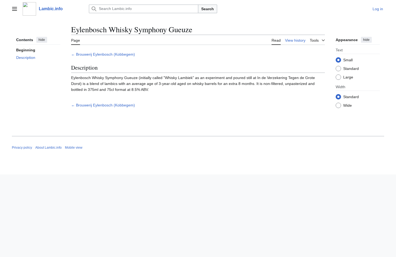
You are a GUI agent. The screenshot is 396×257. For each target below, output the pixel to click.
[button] (14, 9)
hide (42, 40)
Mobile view (73, 147)
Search (207, 9)
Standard (351, 68)
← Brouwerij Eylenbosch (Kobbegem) (103, 54)
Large (348, 77)
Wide (347, 105)
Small (348, 60)
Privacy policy (22, 147)
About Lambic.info (48, 147)
